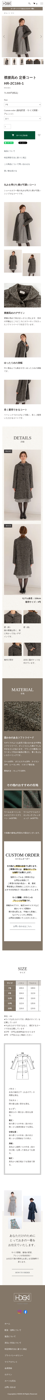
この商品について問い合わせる (17, 164)
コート (12, 13)
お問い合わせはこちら (22, 926)
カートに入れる (22, 135)
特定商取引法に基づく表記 (15, 158)
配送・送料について (13, 1330)
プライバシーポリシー (14, 1355)
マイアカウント (11, 1362)
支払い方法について (13, 1343)
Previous (4, 36)
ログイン (8, 1374)
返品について (9, 151)
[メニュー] (41, 3)
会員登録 (8, 1368)
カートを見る (10, 1381)
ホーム (6, 13)
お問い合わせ (10, 1387)
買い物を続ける (10, 171)
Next (40, 36)
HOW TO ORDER (22, 1273)
